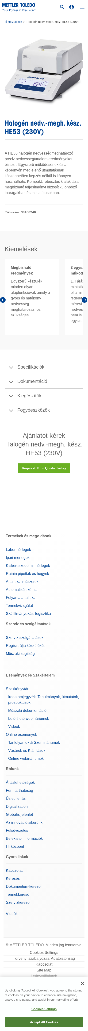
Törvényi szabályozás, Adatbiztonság (44, 958)
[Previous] (3, 300)
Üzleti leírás (16, 798)
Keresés (13, 878)
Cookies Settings (44, 953)
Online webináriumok (26, 758)
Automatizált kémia (22, 590)
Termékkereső (17, 894)
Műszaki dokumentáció (27, 711)
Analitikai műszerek (22, 582)
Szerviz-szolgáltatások (24, 638)
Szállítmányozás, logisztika (28, 614)
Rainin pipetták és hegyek (27, 574)
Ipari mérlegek (18, 558)
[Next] (84, 300)
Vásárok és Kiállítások (26, 750)
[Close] (82, 983)
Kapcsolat (14, 870)
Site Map (44, 970)
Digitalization (17, 806)
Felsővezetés (17, 830)
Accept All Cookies (44, 1022)
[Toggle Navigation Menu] (82, 7)
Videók (14, 726)
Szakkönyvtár (17, 689)
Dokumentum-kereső (23, 886)
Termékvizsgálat (19, 606)
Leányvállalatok (44, 976)
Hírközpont (15, 846)
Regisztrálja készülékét (25, 646)
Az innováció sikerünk (24, 822)
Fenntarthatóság (19, 790)
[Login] (71, 7)
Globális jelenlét (19, 814)
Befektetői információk (24, 838)
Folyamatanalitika (20, 598)
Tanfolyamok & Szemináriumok (34, 742)
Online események (21, 734)
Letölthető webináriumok (28, 719)
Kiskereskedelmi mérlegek (28, 566)
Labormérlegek (18, 550)
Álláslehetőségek (20, 782)
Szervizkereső (18, 902)
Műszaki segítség (20, 654)
